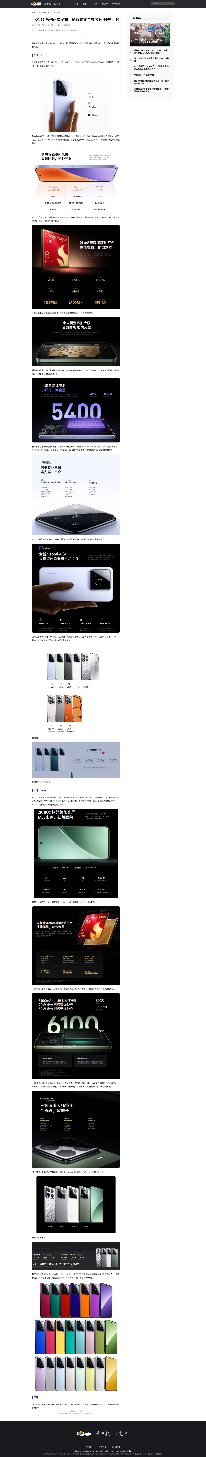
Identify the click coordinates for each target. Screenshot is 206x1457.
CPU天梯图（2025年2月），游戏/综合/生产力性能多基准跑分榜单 (151, 67)
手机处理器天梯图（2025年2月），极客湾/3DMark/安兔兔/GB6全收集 (151, 51)
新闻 (58, 12)
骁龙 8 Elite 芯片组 (61, 217)
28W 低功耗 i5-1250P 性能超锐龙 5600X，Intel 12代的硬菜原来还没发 (152, 41)
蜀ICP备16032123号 (67, 1454)
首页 (76, 4)
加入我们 (116, 1447)
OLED (53, 136)
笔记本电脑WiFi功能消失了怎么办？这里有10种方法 (151, 82)
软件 (96, 4)
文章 (85, 4)
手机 (44, 12)
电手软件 (116, 4)
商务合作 (102, 1447)
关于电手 (89, 1447)
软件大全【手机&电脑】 (144, 75)
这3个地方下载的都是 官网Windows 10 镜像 (151, 59)
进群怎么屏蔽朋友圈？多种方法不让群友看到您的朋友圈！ (151, 90)
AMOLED (57, 801)
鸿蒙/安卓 (51, 12)
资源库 (105, 4)
